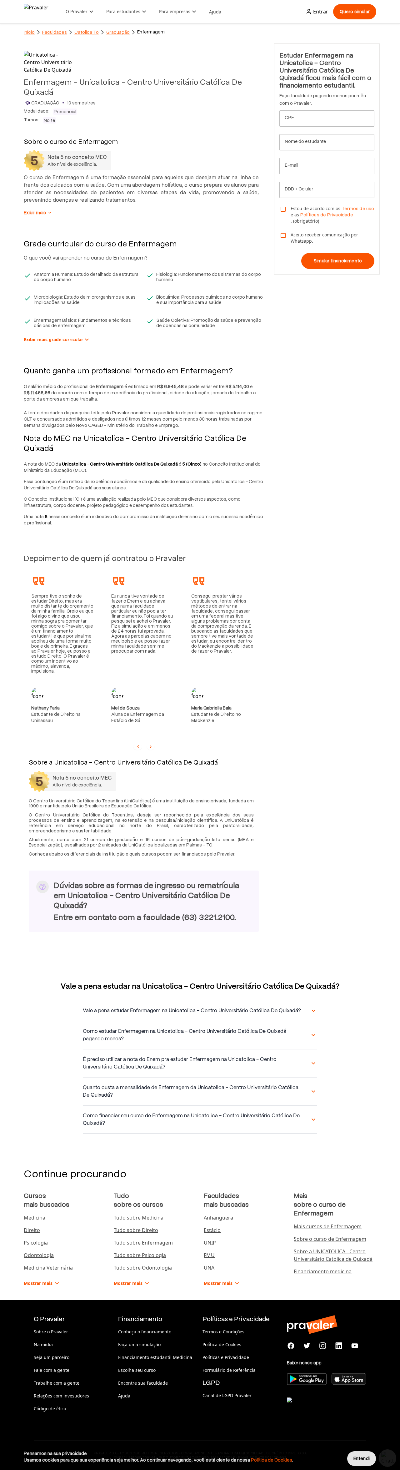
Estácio (212, 1230)
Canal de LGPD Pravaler (227, 1395)
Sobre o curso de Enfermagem (330, 1238)
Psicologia (36, 1242)
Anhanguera (218, 1217)
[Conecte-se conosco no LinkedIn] (338, 1346)
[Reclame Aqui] (318, 1407)
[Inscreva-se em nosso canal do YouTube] (354, 1346)
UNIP (210, 1242)
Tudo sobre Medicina (138, 1217)
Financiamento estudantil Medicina (155, 1357)
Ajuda (215, 12)
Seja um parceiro (51, 1357)
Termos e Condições (223, 1332)
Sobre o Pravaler (51, 1332)
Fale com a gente (51, 1370)
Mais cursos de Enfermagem (328, 1226)
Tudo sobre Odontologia (143, 1267)
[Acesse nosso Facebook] (291, 1346)
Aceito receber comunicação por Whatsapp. (324, 238)
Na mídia (43, 1344)
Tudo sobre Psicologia (140, 1255)
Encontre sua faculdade (143, 1383)
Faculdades (54, 32)
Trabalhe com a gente (56, 1383)
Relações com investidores (61, 1396)
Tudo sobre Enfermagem (143, 1242)
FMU (209, 1255)
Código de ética (50, 1409)
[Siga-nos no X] (307, 1346)
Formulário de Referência (229, 1370)
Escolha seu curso (137, 1370)
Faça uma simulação (139, 1344)
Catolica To (86, 32)
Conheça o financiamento (144, 1332)
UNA (209, 1267)
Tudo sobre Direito (136, 1230)
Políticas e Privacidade (225, 1357)
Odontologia (39, 1255)
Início (29, 32)
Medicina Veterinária (48, 1267)
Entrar (320, 11)
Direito (32, 1230)
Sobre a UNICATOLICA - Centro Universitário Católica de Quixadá (333, 1255)
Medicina (34, 1217)
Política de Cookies (221, 1344)
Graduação (118, 32)
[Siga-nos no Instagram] (323, 1346)
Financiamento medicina (323, 1271)
